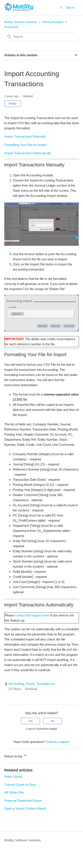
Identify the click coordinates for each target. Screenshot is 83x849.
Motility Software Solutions (20, 22)
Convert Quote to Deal (19, 784)
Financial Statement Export (23, 800)
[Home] (19, 10)
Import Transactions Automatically (27, 153)
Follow (12, 103)
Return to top (13, 756)
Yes (30, 720)
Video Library (13, 776)
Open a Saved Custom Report (25, 808)
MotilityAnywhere (52, 22)
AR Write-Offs (14, 792)
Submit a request (58, 742)
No (52, 720)
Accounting (11, 27)
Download (31, 689)
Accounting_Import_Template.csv (32, 683)
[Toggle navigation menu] (61, 7)
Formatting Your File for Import (25, 145)
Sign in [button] (70, 7)
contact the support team (32, 615)
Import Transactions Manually (24, 136)
